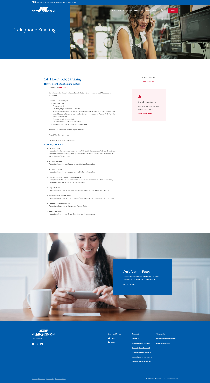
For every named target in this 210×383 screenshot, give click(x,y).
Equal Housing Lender (172, 378)
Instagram (37, 344)
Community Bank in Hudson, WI (141, 343)
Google (113, 342)
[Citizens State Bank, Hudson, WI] (43, 10)
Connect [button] (135, 334)
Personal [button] (138, 10)
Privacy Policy (50, 378)
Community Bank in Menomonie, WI (142, 357)
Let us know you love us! (163, 343)
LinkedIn (41, 344)
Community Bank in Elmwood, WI (141, 361)
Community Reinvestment (38, 378)
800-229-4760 (64, 87)
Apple (113, 338)
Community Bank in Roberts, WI (141, 348)
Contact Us (135, 338)
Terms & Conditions (60, 378)
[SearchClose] (162, 10)
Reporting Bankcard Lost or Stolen (166, 338)
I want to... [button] (115, 10)
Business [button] (127, 10)
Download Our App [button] (115, 334)
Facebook (33, 344)
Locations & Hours (145, 113)
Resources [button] (151, 10)
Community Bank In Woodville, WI (141, 352)
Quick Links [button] (160, 334)
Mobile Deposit (129, 284)
